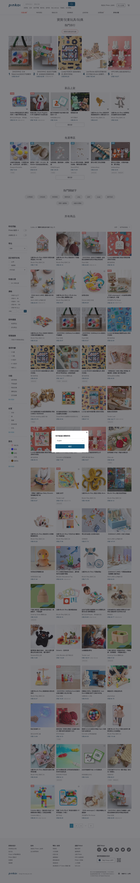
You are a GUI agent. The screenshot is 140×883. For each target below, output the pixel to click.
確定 (70, 446)
